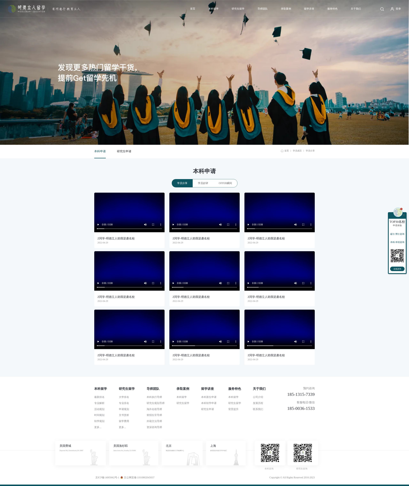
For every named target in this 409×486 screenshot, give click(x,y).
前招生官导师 (154, 415)
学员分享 (310, 151)
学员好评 (203, 183)
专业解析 (99, 403)
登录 (398, 8)
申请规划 (124, 409)
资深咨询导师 (154, 427)
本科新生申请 (208, 397)
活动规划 (99, 409)
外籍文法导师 (154, 421)
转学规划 (99, 421)
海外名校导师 (154, 409)
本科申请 (100, 151)
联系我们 (258, 409)
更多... (97, 427)
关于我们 (356, 8)
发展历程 (258, 403)
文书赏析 (124, 415)
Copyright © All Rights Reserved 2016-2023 (292, 477)
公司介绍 (258, 397)
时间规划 (99, 415)
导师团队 (263, 8)
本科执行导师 (154, 397)
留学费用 (124, 421)
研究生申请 (124, 151)
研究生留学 (238, 8)
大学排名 (124, 397)
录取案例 (286, 8)
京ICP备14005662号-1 (107, 477)
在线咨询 (397, 269)
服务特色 (332, 8)
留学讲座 (309, 8)
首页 (192, 8)
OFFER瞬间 (225, 183)
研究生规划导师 (156, 403)
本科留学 (213, 8)
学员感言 (297, 151)
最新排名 (99, 397)
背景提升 (233, 409)
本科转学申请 (208, 403)
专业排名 (124, 403)
